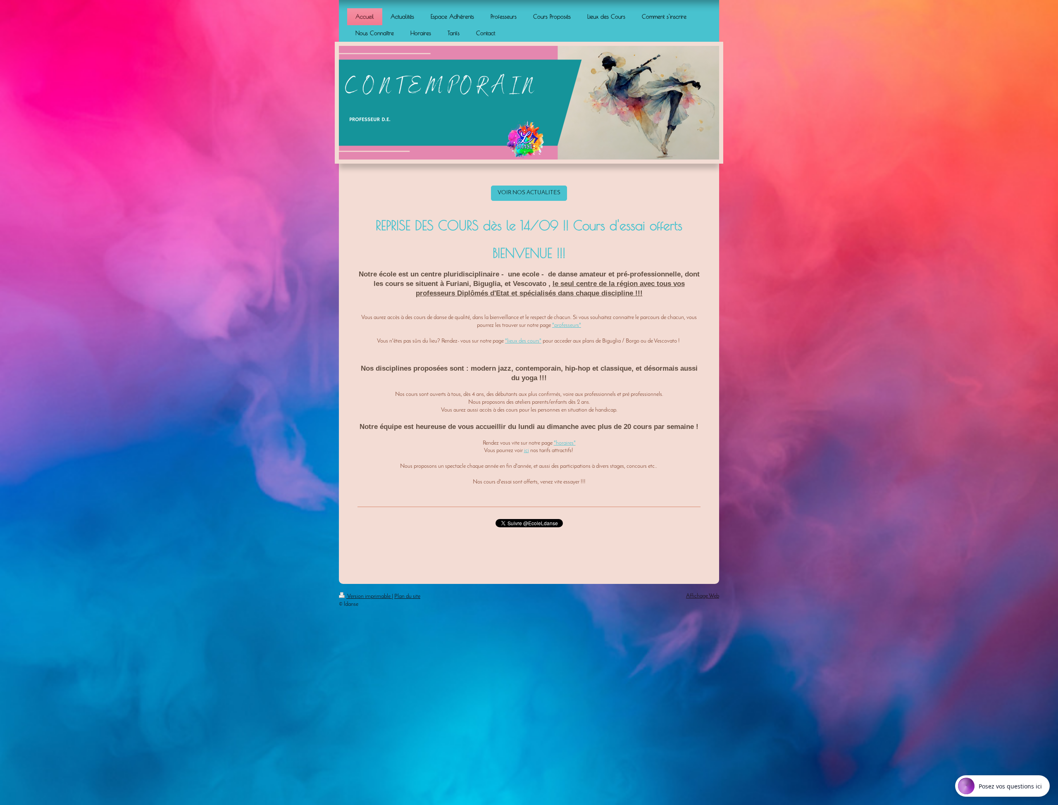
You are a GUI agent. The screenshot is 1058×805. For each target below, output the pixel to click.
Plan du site (407, 596)
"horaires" (565, 443)
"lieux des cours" (523, 341)
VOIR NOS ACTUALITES (529, 193)
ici (526, 451)
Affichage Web (702, 596)
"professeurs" (566, 325)
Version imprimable (369, 596)
